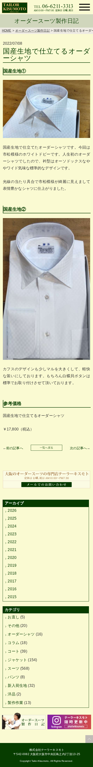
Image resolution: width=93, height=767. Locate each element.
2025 (12, 518)
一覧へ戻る (46, 447)
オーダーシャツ (21, 634)
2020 (12, 558)
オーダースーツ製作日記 (32, 30)
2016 (12, 589)
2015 (12, 597)
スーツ (13, 668)
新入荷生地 (17, 686)
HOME (6, 30)
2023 (12, 534)
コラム (13, 643)
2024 (12, 526)
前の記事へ (14, 448)
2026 (12, 510)
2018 (12, 573)
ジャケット (17, 660)
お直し (13, 617)
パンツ (13, 677)
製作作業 (15, 703)
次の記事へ (78, 448)
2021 (12, 550)
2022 (12, 542)
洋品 (11, 694)
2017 (12, 581)
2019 (12, 565)
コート (13, 651)
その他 (13, 626)
